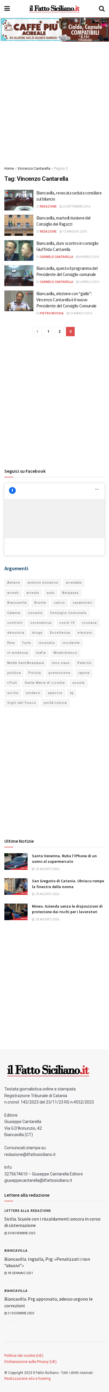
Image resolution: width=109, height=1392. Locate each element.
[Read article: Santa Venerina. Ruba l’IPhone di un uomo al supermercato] (16, 861)
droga (37, 633)
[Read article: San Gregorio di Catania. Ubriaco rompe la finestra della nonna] (16, 886)
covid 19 (66, 623)
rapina (84, 673)
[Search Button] (102, 8)
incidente (71, 643)
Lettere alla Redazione (27, 1211)
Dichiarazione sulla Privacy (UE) (30, 1361)
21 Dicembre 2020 (20, 1313)
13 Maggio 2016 (74, 231)
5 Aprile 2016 (89, 282)
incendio (47, 643)
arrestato (74, 583)
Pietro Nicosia (52, 313)
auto (51, 593)
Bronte (40, 603)
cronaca (89, 623)
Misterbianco (65, 653)
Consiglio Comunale (68, 613)
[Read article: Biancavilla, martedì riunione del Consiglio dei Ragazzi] (18, 225)
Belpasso (70, 593)
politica (14, 673)
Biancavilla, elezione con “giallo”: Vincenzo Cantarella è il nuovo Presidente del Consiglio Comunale (66, 300)
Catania (13, 613)
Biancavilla (17, 603)
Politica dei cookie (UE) (23, 1355)
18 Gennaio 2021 (20, 1273)
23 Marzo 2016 (80, 313)
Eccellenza (60, 633)
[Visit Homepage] (54, 9)
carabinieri (82, 603)
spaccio (55, 693)
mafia (41, 653)
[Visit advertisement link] (54, 29)
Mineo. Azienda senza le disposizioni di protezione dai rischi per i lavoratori (67, 909)
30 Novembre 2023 (21, 1233)
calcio (59, 603)
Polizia (34, 673)
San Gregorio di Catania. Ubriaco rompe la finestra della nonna (68, 883)
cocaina (35, 613)
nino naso (61, 663)
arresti (13, 593)
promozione (60, 673)
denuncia (15, 633)
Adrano (13, 583)
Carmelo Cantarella (56, 256)
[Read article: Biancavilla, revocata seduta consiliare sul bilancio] (18, 200)
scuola (78, 683)
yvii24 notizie (55, 703)
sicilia (12, 693)
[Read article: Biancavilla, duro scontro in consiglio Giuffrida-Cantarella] (18, 250)
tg (72, 693)
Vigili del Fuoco (21, 703)
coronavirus (41, 623)
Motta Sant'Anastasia (25, 663)
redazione (48, 206)
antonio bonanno (43, 583)
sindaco (33, 693)
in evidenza (17, 653)
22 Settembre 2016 (76, 206)
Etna (11, 643)
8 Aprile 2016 (89, 256)
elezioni (85, 633)
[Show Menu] (7, 8)
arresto (32, 593)
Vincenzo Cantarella (33, 169)
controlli (15, 623)
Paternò (84, 663)
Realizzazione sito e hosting (27, 1379)
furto (26, 643)
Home (9, 169)
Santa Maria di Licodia (45, 683)
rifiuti (12, 683)
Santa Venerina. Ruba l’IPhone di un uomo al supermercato (64, 858)
